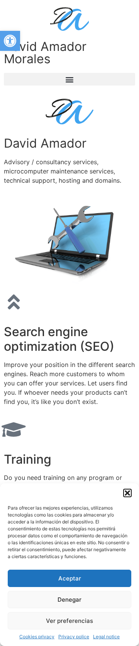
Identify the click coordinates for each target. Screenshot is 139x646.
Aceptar (69, 578)
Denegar (69, 599)
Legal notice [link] (106, 636)
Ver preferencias (69, 620)
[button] (127, 493)
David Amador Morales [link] (45, 52)
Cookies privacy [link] (36, 636)
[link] (10, 41)
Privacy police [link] (73, 636)
